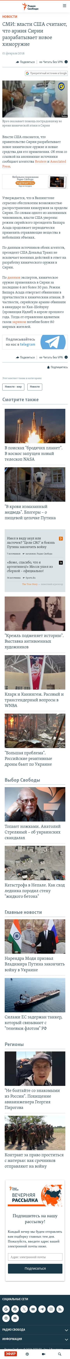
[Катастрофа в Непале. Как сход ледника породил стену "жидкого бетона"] (35, 863)
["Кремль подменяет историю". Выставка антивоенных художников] (35, 614)
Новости (9, 17)
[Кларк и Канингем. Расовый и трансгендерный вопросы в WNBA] (35, 672)
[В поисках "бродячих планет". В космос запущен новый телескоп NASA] (35, 426)
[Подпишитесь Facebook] (15, 1309)
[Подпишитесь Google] (6, 1309)
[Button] (25, 62)
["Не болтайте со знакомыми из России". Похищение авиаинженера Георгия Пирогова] (35, 1068)
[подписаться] (15, 1318)
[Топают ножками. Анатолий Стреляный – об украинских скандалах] (35, 804)
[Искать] (60, 1354)
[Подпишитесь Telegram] (42, 1309)
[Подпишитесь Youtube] (33, 1309)
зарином (19, 322)
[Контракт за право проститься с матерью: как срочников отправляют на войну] (35, 1133)
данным (14, 278)
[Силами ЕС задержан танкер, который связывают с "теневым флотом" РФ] (35, 995)
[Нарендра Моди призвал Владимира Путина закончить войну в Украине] (35, 936)
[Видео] (43, 1354)
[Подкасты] (6, 1318)
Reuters (41, 162)
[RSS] (60, 1309)
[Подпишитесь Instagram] (51, 1309)
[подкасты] (27, 1354)
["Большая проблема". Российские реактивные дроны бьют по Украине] (35, 731)
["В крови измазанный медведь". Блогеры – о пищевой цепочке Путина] (35, 484)
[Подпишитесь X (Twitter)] (24, 1309)
